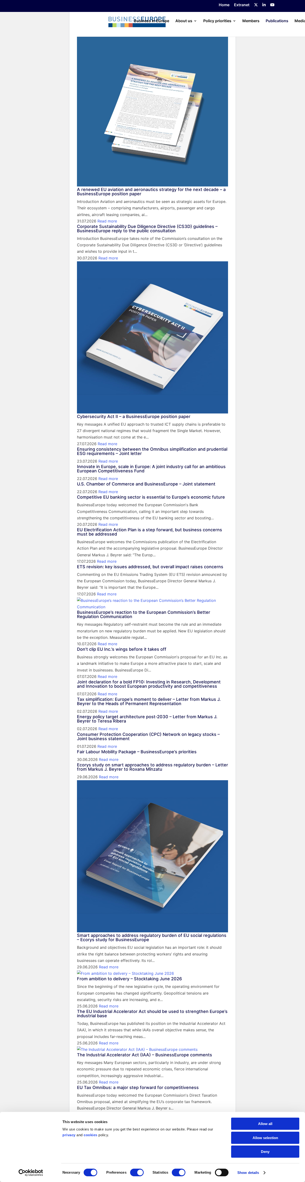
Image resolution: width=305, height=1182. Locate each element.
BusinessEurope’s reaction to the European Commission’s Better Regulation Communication (143, 614)
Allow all (265, 1124)
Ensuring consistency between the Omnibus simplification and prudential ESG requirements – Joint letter (152, 451)
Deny (265, 1152)
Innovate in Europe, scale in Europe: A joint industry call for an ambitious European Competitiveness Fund (151, 468)
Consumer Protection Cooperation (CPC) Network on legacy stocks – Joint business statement (148, 736)
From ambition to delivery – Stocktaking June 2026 (129, 978)
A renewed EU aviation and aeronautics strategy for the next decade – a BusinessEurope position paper (151, 191)
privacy (69, 1135)
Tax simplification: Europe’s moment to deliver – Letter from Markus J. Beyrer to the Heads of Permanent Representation (149, 701)
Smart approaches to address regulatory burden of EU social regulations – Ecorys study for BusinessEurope (151, 937)
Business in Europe (151, 21)
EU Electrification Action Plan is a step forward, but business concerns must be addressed (149, 532)
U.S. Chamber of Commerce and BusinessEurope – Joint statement (146, 483)
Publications (277, 21)
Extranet (241, 5)
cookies (90, 1135)
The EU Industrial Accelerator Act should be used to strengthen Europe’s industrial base (152, 1013)
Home (224, 5)
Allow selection (265, 1138)
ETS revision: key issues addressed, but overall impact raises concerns (150, 566)
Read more (107, 221)
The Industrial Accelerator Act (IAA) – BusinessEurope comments (144, 1054)
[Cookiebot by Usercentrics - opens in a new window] (31, 1172)
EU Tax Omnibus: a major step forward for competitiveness (138, 1087)
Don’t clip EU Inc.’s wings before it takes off (121, 649)
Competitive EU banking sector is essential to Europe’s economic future (151, 497)
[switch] (137, 1172)
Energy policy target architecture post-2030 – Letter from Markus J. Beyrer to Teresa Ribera (147, 718)
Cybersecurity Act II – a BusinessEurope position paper (133, 416)
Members (250, 21)
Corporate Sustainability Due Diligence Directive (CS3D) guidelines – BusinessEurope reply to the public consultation (147, 228)
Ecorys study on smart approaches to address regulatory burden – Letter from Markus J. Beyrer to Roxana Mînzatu (152, 767)
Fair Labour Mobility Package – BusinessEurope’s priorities (137, 751)
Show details (248, 1173)
